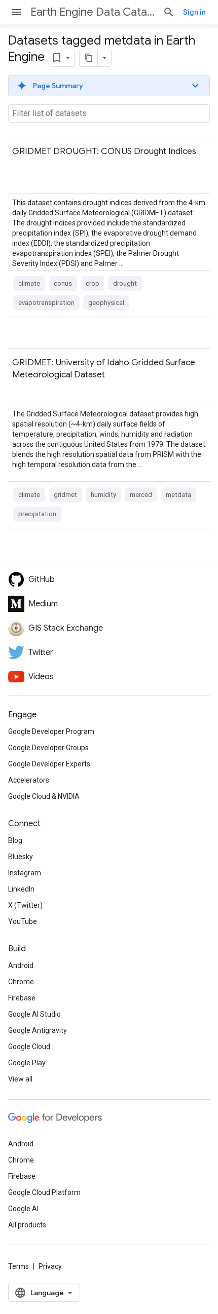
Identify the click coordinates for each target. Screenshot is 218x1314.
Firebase (21, 998)
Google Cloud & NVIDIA (44, 796)
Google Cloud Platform (44, 1192)
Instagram (24, 873)
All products (27, 1225)
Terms (18, 1266)
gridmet (65, 494)
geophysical (106, 302)
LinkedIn (21, 889)
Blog (15, 840)
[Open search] (169, 12)
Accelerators (28, 780)
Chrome (21, 982)
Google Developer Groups (48, 748)
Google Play (27, 1063)
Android (20, 965)
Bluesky (20, 857)
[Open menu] (16, 12)
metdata (178, 494)
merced (141, 494)
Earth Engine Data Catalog (92, 12)
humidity (103, 494)
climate (29, 283)
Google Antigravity (37, 1030)
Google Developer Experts (49, 764)
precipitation (37, 514)
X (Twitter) (25, 905)
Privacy (50, 1266)
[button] (109, 85)
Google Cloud (29, 1046)
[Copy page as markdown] (89, 57)
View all (20, 1079)
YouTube (22, 921)
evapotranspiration (46, 302)
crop (92, 283)
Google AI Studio (34, 1014)
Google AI (23, 1209)
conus (63, 283)
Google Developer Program (51, 731)
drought (125, 283)
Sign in (194, 12)
